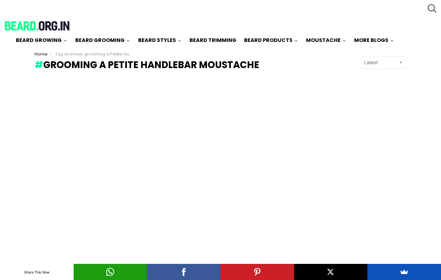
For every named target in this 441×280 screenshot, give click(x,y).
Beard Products (268, 40)
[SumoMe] (404, 272)
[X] (331, 272)
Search (431, 8)
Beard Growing (39, 40)
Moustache (323, 40)
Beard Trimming (213, 40)
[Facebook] (184, 272)
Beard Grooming (100, 40)
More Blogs (371, 40)
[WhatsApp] (110, 272)
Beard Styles (157, 40)
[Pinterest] (257, 272)
